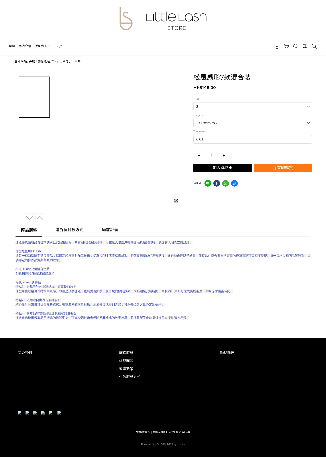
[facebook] (216, 183)
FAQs (57, 46)
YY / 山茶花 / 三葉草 (66, 61)
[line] (207, 183)
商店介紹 (25, 46)
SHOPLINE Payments (171, 444)
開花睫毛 (43, 61)
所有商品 (41, 46)
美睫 (32, 61)
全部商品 (20, 61)
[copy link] (234, 183)
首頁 (12, 46)
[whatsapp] (225, 183)
